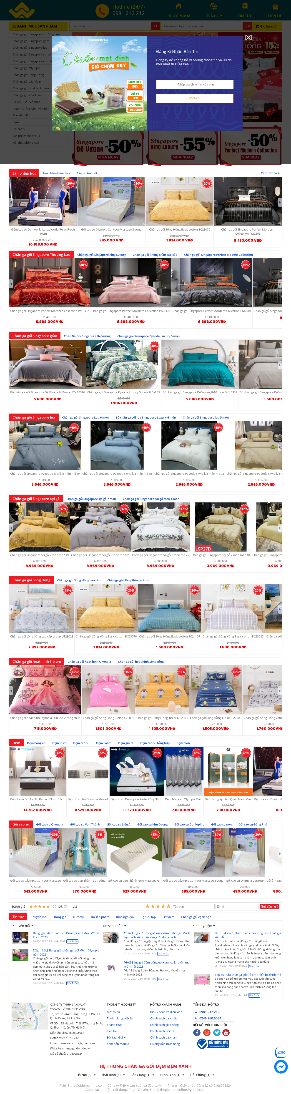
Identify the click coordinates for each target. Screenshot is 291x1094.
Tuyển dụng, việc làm (121, 1018)
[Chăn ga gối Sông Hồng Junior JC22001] (108, 689)
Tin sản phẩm (99, 917)
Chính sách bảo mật (163, 1018)
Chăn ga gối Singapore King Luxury (101, 255)
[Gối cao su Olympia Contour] (245, 852)
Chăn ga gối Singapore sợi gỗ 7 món (91, 499)
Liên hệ (112, 1031)
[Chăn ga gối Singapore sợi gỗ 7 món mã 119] (39, 527)
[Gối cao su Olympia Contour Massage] (35, 852)
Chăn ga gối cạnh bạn (196, 917)
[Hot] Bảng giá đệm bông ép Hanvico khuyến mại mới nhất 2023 (157, 964)
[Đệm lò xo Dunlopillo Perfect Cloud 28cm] (37, 771)
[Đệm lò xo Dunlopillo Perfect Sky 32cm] (137, 771)
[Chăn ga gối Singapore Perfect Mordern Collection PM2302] (49, 282)
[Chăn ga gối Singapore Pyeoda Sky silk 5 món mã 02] (189, 445)
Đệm (16, 742)
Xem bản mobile (118, 1044)
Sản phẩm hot (24, 173)
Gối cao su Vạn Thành (85, 824)
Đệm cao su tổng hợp (155, 743)
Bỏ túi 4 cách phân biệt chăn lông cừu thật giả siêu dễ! (248, 935)
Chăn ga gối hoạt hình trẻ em (37, 661)
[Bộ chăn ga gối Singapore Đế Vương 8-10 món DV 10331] (199, 364)
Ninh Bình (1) (170, 1075)
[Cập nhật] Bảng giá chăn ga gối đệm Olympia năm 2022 (66, 952)
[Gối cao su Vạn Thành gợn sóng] (84, 852)
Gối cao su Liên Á (118, 824)
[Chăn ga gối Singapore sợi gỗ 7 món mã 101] (100, 527)
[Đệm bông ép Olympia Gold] (183, 771)
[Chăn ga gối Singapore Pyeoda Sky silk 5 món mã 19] (45, 445)
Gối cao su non (221, 824)
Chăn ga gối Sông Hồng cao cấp (78, 580)
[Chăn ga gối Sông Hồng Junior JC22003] (162, 689)
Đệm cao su (81, 743)
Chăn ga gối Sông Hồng (31, 580)
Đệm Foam (103, 743)
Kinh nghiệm (125, 917)
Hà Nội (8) (84, 1075)
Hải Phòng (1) (200, 1075)
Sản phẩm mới (87, 173)
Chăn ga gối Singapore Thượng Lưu (41, 254)
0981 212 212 (208, 1012)
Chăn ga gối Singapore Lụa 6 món (85, 417)
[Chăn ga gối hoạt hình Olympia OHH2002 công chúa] (45, 689)
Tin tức (18, 916)
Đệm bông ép (36, 743)
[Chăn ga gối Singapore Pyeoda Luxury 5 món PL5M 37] (123, 364)
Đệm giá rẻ (125, 743)
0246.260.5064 (209, 1018)
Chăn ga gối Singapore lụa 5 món (206, 417)
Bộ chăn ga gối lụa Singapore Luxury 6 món (145, 417)
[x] (248, 37)
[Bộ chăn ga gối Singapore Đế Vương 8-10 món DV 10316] (47, 364)
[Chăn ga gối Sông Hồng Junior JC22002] (215, 689)
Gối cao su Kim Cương (152, 824)
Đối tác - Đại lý (116, 1037)
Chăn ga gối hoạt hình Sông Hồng (141, 662)
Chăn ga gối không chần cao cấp (155, 255)
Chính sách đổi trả (162, 1031)
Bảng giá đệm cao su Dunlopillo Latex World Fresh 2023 (66, 935)
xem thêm (72, 941)
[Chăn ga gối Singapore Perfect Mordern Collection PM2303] (130, 282)
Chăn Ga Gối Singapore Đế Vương (87, 336)
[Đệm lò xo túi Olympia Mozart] (88, 771)
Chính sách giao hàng (164, 1025)
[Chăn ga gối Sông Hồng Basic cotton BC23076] (106, 608)
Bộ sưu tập (148, 917)
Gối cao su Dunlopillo (189, 824)
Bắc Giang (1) (140, 1075)
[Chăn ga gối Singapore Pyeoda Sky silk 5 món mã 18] (117, 445)
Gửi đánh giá (269, 906)
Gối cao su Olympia (49, 824)
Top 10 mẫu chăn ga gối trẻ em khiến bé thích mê (248, 975)
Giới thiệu (113, 1012)
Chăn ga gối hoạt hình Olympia (89, 662)
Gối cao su (21, 824)
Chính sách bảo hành (164, 1037)
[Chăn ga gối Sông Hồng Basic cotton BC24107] (169, 608)
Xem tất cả (269, 173)
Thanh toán (115, 1025)
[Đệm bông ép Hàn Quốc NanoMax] (228, 771)
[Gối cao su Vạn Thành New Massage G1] (134, 852)
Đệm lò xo (59, 743)
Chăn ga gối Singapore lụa (34, 417)
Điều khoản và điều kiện (166, 1012)
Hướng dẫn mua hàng (165, 1044)
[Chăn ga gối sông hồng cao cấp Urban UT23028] (41, 608)
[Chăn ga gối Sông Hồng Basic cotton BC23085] (233, 608)
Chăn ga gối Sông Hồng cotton (128, 580)
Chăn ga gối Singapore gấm (35, 336)
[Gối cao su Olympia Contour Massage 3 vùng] (193, 852)
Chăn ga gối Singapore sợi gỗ (36, 498)
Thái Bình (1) (110, 1075)
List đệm (168, 917)
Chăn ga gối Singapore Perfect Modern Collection (218, 255)
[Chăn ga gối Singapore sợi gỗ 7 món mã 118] (220, 527)
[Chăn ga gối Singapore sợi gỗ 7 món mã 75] (160, 527)
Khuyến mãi (39, 917)
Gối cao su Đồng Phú (252, 824)
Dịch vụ (78, 917)
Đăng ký (195, 98)
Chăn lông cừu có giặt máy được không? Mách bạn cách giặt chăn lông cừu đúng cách (157, 935)
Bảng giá (60, 917)
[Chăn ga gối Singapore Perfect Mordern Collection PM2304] (211, 282)
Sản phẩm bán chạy (56, 173)
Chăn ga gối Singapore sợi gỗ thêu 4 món (151, 499)
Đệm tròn (183, 743)
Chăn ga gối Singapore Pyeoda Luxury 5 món (148, 336)
